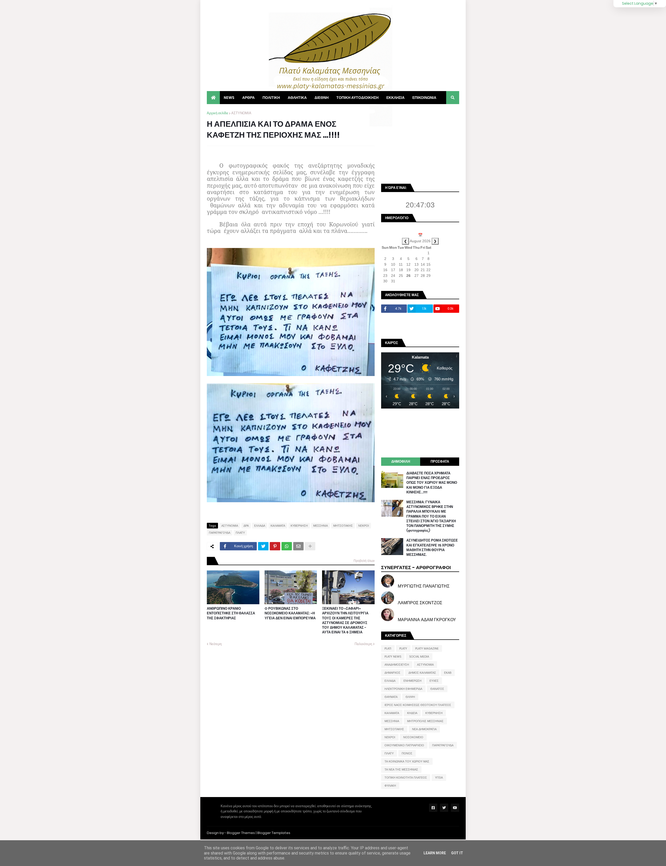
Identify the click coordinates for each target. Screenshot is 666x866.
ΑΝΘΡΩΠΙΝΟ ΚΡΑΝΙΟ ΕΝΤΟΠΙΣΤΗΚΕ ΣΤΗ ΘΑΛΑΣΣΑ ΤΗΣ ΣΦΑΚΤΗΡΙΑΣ (231, 613)
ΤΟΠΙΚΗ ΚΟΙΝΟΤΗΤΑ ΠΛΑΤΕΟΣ (406, 777)
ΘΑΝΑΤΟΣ (437, 689)
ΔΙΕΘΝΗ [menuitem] (322, 97)
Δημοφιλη (400, 461)
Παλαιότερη (363, 643)
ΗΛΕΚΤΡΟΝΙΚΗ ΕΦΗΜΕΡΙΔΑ (403, 689)
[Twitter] (263, 546)
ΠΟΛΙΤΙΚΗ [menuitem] (271, 97)
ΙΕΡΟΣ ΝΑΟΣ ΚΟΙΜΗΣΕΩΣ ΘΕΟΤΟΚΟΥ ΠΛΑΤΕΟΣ (418, 705)
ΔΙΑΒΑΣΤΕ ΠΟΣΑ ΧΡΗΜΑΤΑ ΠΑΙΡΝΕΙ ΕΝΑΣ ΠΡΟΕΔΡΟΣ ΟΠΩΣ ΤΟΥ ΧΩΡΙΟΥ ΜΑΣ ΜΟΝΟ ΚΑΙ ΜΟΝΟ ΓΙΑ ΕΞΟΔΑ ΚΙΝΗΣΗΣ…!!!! (431, 483)
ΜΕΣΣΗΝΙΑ (320, 526)
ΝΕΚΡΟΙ (363, 526)
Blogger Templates (273, 832)
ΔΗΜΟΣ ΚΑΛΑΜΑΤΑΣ (422, 673)
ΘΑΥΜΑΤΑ (391, 697)
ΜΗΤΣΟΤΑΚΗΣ (343, 526)
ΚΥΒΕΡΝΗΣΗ (299, 526)
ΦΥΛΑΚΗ (390, 786)
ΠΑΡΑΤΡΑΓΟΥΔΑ (219, 533)
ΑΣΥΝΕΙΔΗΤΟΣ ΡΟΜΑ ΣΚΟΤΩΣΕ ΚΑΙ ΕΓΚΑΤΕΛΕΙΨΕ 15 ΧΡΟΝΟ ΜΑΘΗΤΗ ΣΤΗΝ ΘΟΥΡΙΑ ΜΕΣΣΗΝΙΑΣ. (432, 547)
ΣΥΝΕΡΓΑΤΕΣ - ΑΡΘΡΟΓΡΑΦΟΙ (416, 567)
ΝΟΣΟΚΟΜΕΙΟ (413, 737)
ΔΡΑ (246, 526)
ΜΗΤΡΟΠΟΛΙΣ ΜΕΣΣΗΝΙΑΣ (425, 721)
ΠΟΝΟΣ (407, 753)
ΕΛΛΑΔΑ (259, 526)
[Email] (298, 546)
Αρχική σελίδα (217, 113)
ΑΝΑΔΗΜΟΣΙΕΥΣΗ (397, 665)
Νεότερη (215, 643)
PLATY (403, 648)
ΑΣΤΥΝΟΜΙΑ (241, 113)
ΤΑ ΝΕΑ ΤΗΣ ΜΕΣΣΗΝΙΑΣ (401, 769)
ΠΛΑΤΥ (240, 533)
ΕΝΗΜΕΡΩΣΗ (412, 681)
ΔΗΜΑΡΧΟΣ (392, 673)
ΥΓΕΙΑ (439, 777)
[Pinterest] (275, 546)
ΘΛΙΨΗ (410, 697)
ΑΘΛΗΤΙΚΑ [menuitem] (297, 97)
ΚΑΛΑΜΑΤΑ (278, 526)
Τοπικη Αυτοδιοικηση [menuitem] (357, 97)
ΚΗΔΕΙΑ (412, 713)
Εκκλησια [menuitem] (395, 97)
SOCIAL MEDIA (419, 656)
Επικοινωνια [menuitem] (424, 97)
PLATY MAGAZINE (427, 648)
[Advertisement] (420, 143)
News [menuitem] (229, 97)
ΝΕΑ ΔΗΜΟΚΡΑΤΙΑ (424, 729)
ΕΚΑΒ (447, 673)
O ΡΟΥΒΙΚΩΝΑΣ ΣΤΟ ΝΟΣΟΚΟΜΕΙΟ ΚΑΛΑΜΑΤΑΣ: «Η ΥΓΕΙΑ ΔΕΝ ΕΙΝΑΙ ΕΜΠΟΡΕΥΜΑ (290, 613)
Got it (457, 853)
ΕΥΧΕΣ (434, 681)
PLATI (388, 648)
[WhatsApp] (286, 546)
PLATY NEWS (393, 656)
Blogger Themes (241, 832)
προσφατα (440, 461)
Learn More (435, 853)
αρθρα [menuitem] (248, 97)
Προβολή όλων (364, 560)
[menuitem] (213, 97)
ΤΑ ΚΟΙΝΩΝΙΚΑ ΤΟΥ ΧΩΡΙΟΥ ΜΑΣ (407, 761)
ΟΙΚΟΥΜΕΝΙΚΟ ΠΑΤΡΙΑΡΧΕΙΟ (404, 745)
